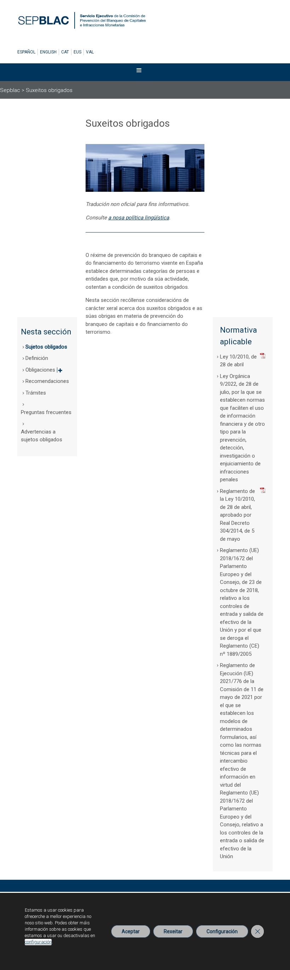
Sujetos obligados (46, 347)
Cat (65, 52)
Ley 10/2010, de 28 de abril (238, 361)
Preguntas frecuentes (46, 412)
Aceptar (131, 931)
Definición (36, 358)
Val (90, 52)
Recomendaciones (47, 381)
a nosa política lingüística (138, 217)
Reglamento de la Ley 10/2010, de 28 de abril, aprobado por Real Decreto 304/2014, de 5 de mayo (237, 515)
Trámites (35, 393)
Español (26, 52)
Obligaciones (43, 372)
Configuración (222, 931)
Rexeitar (173, 931)
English (48, 52)
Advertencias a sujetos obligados (41, 436)
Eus (77, 52)
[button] (139, 72)
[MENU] (144, 72)
